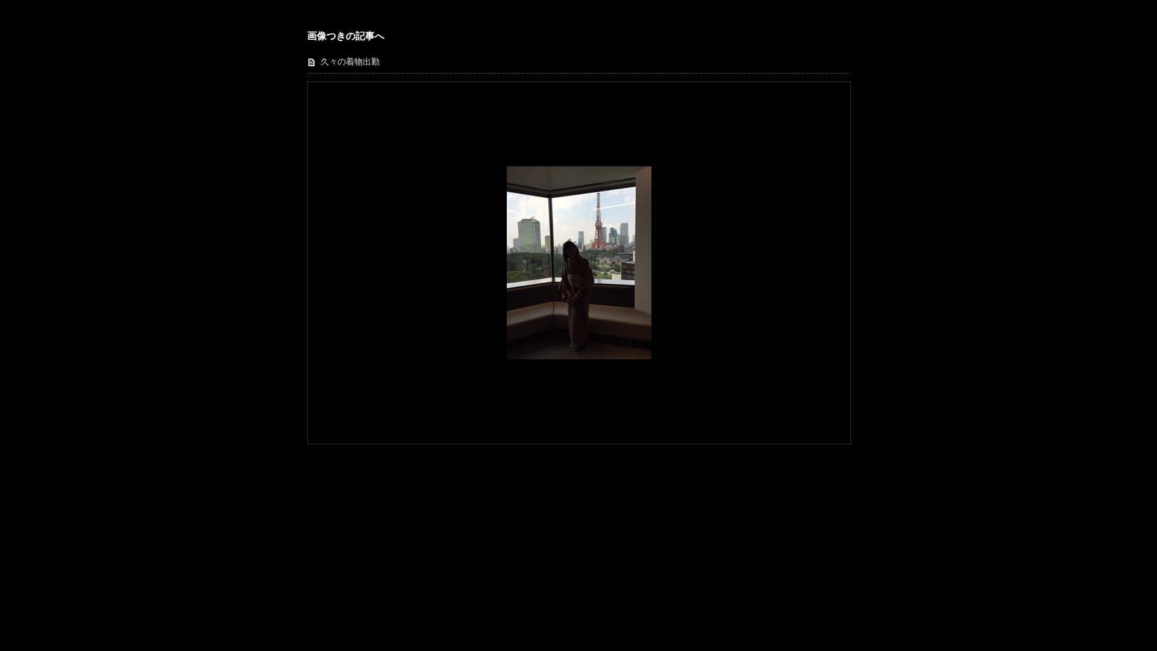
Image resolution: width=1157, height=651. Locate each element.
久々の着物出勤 (350, 61)
